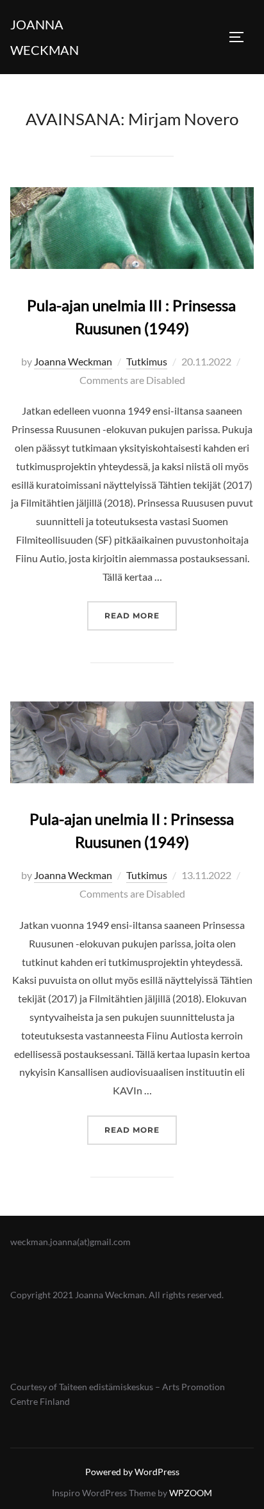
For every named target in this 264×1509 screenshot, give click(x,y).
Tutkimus (146, 361)
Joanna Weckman (44, 37)
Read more (140, 615)
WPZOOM (190, 1492)
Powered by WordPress (132, 1471)
